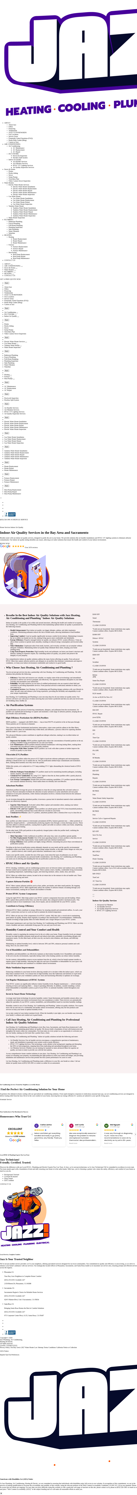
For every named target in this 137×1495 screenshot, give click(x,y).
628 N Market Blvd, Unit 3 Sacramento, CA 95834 (21, 1299)
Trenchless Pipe (14, 179)
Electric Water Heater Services (19, 185)
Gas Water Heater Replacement (23, 200)
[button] (135, 1134)
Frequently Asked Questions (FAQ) (21, 138)
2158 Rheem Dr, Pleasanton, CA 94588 (17, 1283)
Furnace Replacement (20, 247)
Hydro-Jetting (13, 173)
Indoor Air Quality (15, 160)
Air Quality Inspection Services (23, 167)
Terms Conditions (50, 1347)
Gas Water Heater (15, 196)
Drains (11, 171)
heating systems (55, 956)
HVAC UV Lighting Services (23, 165)
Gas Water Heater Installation (23, 198)
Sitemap (41, 1347)
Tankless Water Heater (16, 206)
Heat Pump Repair (19, 256)
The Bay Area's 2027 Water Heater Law (24, 1347)
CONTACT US (9, 260)
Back (6, 283)
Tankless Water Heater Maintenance (25, 214)
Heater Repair (17, 241)
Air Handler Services (20, 161)
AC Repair (16, 152)
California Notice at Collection (66, 1347)
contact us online (41, 1063)
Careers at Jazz (14, 142)
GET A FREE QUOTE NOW (10, 279)
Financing (12, 129)
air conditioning (33, 868)
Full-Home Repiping (16, 225)
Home (2, 527)
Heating (11, 237)
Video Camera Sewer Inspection (19, 181)
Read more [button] (73, 1143)
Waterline (12, 233)
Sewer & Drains (9, 169)
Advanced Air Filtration (105, 905)
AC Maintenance (18, 148)
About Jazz (12, 125)
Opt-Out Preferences (12, 1355)
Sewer (11, 175)
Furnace (11, 245)
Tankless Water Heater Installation (24, 208)
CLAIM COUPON (99, 625)
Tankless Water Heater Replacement (25, 210)
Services (7, 527)
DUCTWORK (14, 154)
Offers (11, 127)
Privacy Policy (5, 1347)
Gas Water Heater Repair (21, 202)
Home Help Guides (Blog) (18, 140)
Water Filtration (14, 231)
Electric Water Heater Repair (22, 190)
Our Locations (13, 134)
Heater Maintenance (19, 243)
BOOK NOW (5, 543)
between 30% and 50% (46, 944)
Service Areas (13, 136)
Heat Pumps (13, 252)
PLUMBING (8, 220)
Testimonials (13, 131)
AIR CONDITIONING (12, 144)
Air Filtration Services (20, 163)
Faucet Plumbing (14, 223)
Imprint (2, 1355)
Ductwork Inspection (20, 156)
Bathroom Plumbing (15, 221)
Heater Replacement (20, 239)
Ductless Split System (20, 158)
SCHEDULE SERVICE (19, 520)
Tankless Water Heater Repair (23, 212)
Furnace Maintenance (20, 250)
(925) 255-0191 (9, 1280)
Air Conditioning (14, 146)
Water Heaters (9, 183)
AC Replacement (19, 150)
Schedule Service (6, 1099)
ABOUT (7, 123)
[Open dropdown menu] (12, 264)
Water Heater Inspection (17, 218)
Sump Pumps (13, 177)
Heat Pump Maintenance (21, 258)
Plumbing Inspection (15, 227)
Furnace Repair (18, 249)
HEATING (8, 235)
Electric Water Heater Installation (24, 187)
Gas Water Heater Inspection (22, 204)
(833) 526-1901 (5, 520)
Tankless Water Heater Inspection (24, 216)
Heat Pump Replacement (21, 254)
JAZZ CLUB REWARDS (18, 132)
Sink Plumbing (14, 229)
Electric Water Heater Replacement (24, 189)
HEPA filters (33, 722)
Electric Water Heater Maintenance (24, 192)
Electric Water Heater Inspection (24, 194)
